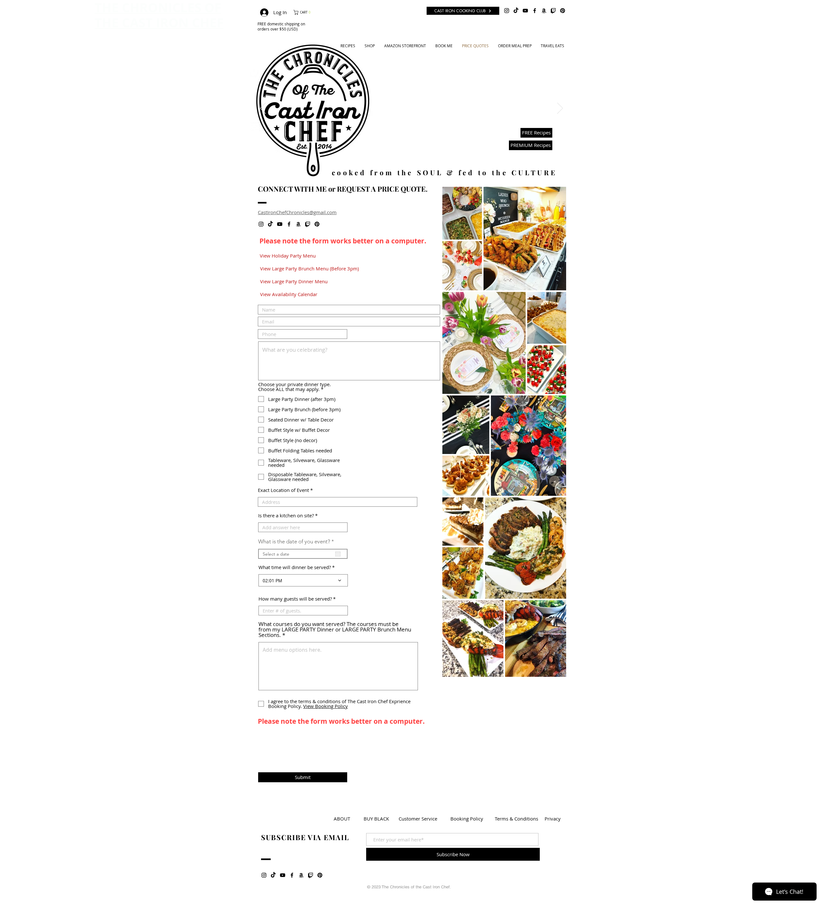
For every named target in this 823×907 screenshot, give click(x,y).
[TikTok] (516, 10)
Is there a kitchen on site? (286, 515)
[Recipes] (404, 155)
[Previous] (263, 109)
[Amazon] (544, 10)
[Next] (560, 109)
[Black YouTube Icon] (525, 10)
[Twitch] (553, 10)
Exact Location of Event (283, 490)
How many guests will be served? (295, 598)
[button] (304, 12)
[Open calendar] (337, 554)
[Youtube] (412, 155)
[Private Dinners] (396, 155)
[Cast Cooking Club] (427, 155)
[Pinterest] (562, 10)
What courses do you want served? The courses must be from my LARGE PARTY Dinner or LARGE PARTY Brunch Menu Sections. (334, 629)
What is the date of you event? (297, 541)
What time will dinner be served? (294, 567)
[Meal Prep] (420, 155)
